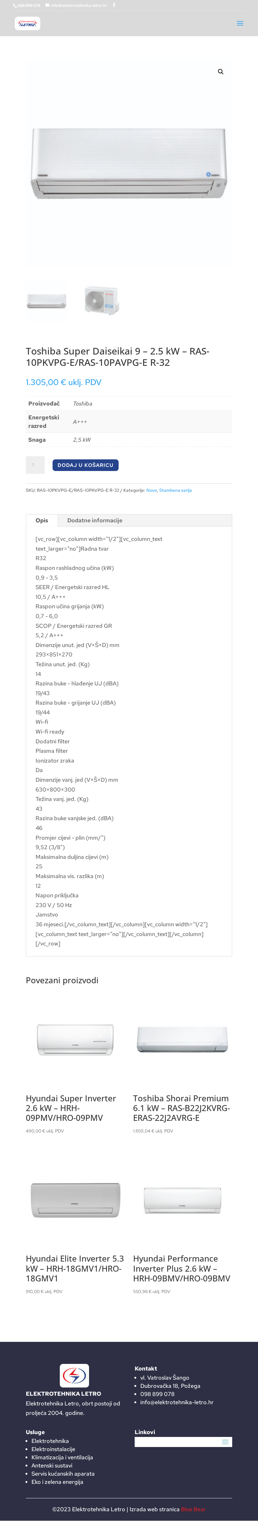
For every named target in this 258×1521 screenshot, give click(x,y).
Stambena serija (175, 490)
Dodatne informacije (94, 520)
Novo (151, 490)
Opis (42, 520)
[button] (221, 71)
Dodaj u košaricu (86, 465)
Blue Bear (193, 1509)
